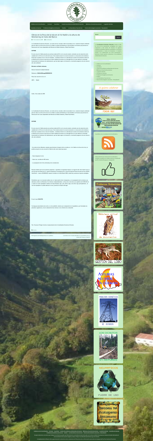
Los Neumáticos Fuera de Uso (75, 28)
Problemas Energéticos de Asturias (51, 28)
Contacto (49, 24)
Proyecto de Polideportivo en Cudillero (42, 235)
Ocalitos (64, 28)
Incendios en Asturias (36, 28)
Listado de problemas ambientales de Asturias (73, 24)
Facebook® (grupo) (103, 160)
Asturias (34, 230)
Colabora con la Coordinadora (38, 24)
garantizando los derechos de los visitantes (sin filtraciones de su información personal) (73, 439)
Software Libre (48, 439)
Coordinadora (49, 39)
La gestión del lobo (108, 24)
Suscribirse (56, 24)
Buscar (96, 34)
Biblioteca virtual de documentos (94, 24)
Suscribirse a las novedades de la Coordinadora (106, 134)
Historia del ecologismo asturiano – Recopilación (96, 28)
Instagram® (111, 160)
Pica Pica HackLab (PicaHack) (109, 439)
